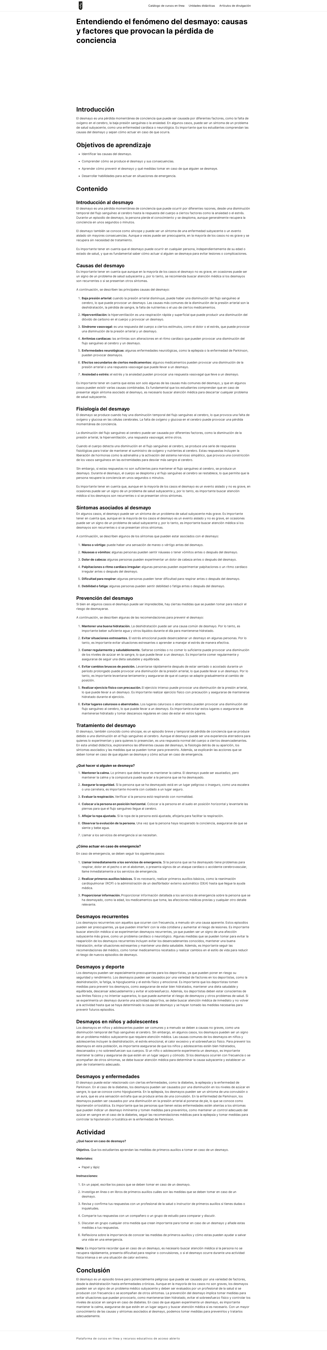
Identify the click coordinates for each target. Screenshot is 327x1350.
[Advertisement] (163, 73)
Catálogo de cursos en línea (166, 5)
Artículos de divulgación (235, 5)
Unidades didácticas (202, 5)
